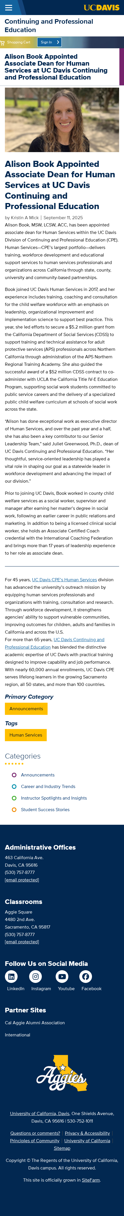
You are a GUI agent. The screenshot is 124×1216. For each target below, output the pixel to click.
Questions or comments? (35, 1133)
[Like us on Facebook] (90, 976)
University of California (87, 1140)
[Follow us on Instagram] (40, 976)
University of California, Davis (39, 1113)
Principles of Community (34, 1140)
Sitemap (62, 1148)
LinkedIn (16, 988)
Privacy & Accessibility (87, 1133)
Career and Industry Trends (48, 786)
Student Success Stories (45, 809)
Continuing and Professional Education (49, 25)
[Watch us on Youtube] (65, 976)
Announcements (26, 708)
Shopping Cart (18, 42)
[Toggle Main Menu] (8, 7)
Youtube (66, 988)
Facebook (92, 988)
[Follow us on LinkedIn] (15, 976)
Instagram (41, 988)
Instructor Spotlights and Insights (54, 798)
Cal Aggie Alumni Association (35, 1022)
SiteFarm (91, 1180)
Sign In (46, 42)
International (17, 1035)
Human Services (26, 735)
